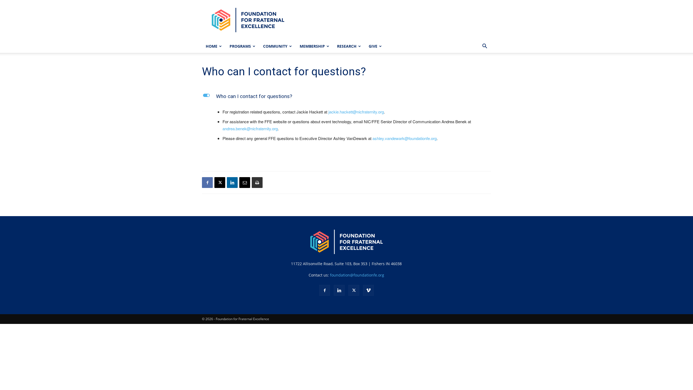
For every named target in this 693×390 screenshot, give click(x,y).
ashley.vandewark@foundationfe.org (404, 138)
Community (275, 46)
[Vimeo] (368, 290)
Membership (312, 46)
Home (211, 46)
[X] (219, 182)
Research (347, 46)
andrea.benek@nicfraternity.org (250, 128)
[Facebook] (207, 182)
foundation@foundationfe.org (357, 275)
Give (373, 46)
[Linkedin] (232, 182)
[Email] (244, 182)
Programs (240, 46)
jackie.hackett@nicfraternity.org (356, 112)
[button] (484, 46)
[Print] (257, 182)
